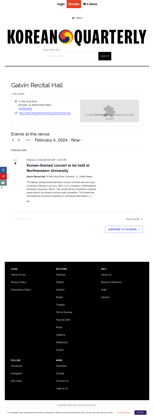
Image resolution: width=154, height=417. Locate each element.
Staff (103, 289)
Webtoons (62, 342)
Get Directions (25, 108)
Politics (60, 282)
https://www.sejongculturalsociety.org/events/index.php (45, 112)
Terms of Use (18, 274)
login (61, 4)
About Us (106, 274)
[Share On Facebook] (3, 170)
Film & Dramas (64, 312)
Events (60, 350)
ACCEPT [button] (140, 412)
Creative (60, 334)
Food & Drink (63, 319)
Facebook (16, 365)
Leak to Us (62, 388)
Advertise (61, 365)
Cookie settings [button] (123, 412)
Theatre (60, 304)
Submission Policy (21, 289)
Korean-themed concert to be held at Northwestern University (58, 168)
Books (59, 297)
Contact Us (62, 381)
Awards (105, 297)
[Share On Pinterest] (3, 176)
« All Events (17, 93)
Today (27, 139)
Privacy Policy (18, 282)
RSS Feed (16, 381)
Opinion (60, 289)
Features (61, 274)
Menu (79, 18)
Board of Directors (111, 282)
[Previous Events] (13, 140)
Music (59, 327)
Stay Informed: (51, 49)
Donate (73, 4)
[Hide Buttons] (1, 187)
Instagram (16, 373)
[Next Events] (19, 140)
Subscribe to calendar (122, 229)
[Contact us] (3, 182)
